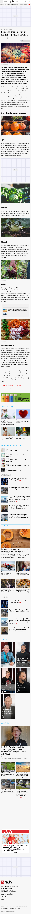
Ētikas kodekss (8, 908)
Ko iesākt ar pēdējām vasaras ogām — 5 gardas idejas (7, 573)
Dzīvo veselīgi (18, 385)
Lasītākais (6, 475)
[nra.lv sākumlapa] (5, 1)
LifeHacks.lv (3, 38)
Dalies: (9, 389)
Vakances (14, 908)
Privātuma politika (15, 906)
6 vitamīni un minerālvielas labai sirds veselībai (22, 421)
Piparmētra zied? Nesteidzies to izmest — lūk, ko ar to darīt (7, 591)
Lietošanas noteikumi (23, 906)
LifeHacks (5, 29)
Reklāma (6, 906)
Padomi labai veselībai (7, 385)
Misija (10, 906)
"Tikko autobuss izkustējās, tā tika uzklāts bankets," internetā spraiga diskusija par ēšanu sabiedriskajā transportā (17, 314)
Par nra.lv (2, 906)
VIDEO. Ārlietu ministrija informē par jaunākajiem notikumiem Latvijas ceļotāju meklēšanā (19, 507)
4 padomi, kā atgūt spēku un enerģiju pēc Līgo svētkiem (8, 438)
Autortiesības (3, 908)
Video (4, 639)
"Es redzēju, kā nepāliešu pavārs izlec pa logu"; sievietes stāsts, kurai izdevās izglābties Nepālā (18, 516)
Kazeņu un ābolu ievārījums (13, 470)
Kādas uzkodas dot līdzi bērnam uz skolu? (17, 465)
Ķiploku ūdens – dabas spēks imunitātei (17, 450)
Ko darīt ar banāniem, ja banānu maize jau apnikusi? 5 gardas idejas (23, 591)
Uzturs (10, 29)
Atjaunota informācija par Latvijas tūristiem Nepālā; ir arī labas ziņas (8, 791)
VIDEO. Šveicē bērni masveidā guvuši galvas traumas (7, 774)
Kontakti (18, 908)
